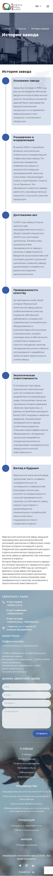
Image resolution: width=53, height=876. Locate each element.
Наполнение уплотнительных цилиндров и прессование (26, 797)
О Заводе (21, 28)
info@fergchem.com (13, 641)
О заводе (27, 754)
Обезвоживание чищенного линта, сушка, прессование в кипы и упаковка (26, 809)
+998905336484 (14, 613)
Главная (6, 28)
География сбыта (26, 768)
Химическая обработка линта (26, 804)
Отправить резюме (26, 845)
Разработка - (25, 872)
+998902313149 (14, 605)
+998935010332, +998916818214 (22, 622)
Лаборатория (26, 772)
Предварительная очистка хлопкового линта (26, 791)
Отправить (42, 733)
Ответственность (26, 777)
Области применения (26, 830)
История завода (26, 759)
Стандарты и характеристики (26, 825)
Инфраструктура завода (26, 763)
